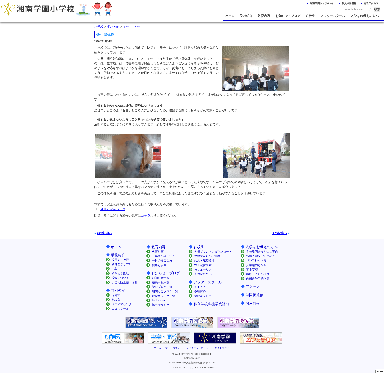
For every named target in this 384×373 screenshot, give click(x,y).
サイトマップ (222, 348)
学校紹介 (246, 16)
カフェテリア (203, 269)
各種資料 (200, 291)
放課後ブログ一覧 (163, 296)
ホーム (230, 16)
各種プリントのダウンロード (213, 251)
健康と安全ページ (112, 209)
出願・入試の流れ (257, 274)
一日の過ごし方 (162, 260)
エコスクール (120, 308)
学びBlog (113, 26)
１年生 (127, 26)
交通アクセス (371, 3)
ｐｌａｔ (200, 287)
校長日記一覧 (160, 282)
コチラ (145, 215)
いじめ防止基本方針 (125, 282)
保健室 (116, 295)
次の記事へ (279, 233)
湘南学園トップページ (322, 3)
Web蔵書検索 (203, 265)
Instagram (158, 300)
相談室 (116, 299)
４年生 (139, 26)
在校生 (310, 16)
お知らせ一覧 (160, 277)
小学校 (99, 26)
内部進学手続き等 (257, 278)
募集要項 (252, 269)
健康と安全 (159, 265)
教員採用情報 (349, 3)
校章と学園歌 (120, 273)
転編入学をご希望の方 (260, 256)
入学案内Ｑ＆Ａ (256, 265)
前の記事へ (104, 233)
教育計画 (158, 251)
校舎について (120, 277)
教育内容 (264, 16)
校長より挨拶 (120, 259)
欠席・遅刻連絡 (204, 260)
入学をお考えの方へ (365, 16)
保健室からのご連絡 (207, 256)
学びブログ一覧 (162, 287)
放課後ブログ (203, 296)
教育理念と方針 (122, 264)
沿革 (114, 269)
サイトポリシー (173, 348)
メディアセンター (123, 304)
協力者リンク (160, 305)
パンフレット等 (256, 260)
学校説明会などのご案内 (262, 251)
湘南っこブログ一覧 (165, 291)
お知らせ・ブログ (288, 16)
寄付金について (204, 274)
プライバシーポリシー (198, 348)
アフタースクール (332, 16)
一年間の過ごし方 (163, 256)
